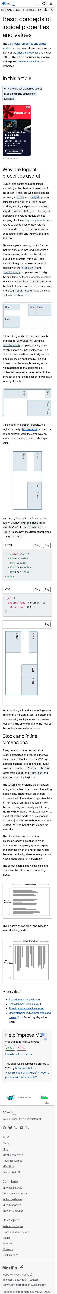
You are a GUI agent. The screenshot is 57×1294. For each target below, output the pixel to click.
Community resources (15, 1193)
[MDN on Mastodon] (21, 1128)
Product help (10, 1172)
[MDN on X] (16, 1128)
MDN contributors (25, 1068)
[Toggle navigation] (51, 3)
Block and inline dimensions (20, 93)
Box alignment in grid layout (25, 999)
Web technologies (13, 1226)
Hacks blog (9, 1255)
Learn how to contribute (19, 1054)
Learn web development (16, 1232)
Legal (32, 1279)
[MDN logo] (9, 1112)
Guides (6, 1237)
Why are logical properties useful (23, 88)
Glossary (8, 1249)
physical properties (27, 52)
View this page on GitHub (19, 1072)
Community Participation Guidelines (23, 1284)
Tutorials (8, 1243)
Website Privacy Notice (16, 1274)
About (6, 1143)
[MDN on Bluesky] (10, 1128)
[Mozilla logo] (13, 1267)
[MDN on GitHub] (4, 1128)
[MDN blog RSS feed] (27, 1128)
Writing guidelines (12, 1199)
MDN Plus (8, 1166)
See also (9, 98)
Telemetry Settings (13, 1279)
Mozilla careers (11, 1155)
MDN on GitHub (12, 1210)
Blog (5, 1149)
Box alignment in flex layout (25, 1004)
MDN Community (12, 1187)
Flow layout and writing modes (26, 1008)
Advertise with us (12, 1160)
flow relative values (29, 61)
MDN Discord (10, 1205)
